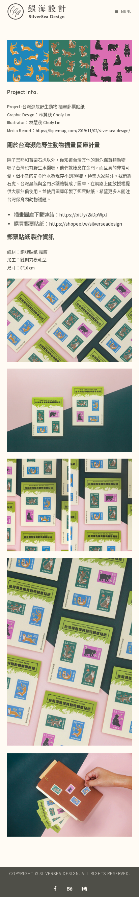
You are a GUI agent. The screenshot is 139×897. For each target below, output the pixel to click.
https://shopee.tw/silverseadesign (85, 224)
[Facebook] (55, 889)
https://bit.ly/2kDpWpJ (83, 214)
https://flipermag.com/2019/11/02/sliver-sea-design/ (83, 131)
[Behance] (69, 889)
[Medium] (84, 889)
